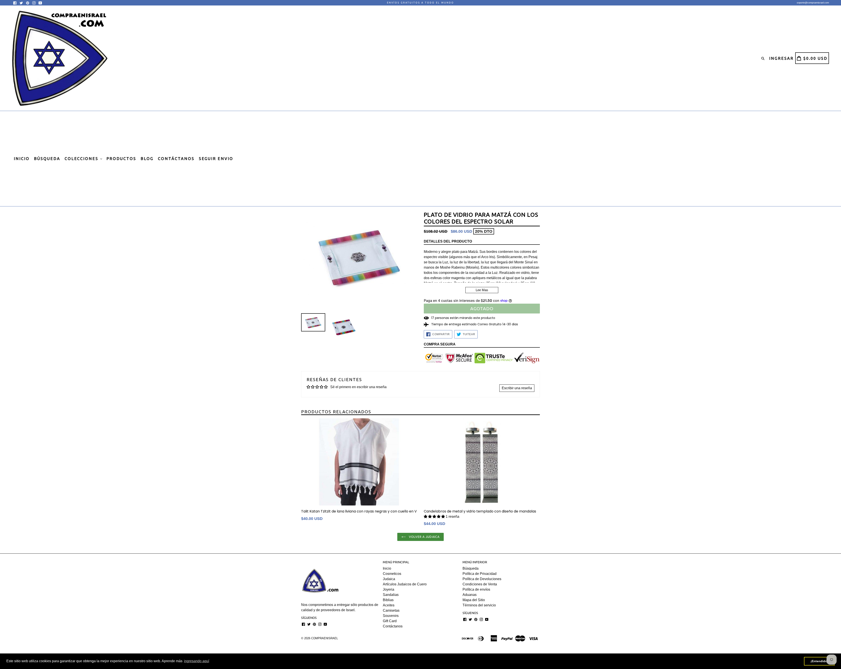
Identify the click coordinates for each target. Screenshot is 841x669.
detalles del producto (448, 241)
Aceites (388, 605)
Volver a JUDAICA (424, 537)
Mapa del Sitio (474, 600)
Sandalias (391, 595)
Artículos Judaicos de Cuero (405, 584)
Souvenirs (391, 616)
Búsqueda (471, 568)
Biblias (388, 600)
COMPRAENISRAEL (324, 638)
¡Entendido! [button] (819, 661)
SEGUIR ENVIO (216, 158)
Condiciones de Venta (480, 584)
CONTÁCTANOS (176, 158)
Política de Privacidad (479, 574)
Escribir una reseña (517, 388)
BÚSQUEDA (47, 158)
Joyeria (388, 589)
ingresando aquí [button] (196, 661)
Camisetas (391, 610)
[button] (435, 516)
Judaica (389, 579)
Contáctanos (393, 626)
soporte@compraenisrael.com (813, 2)
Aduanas (470, 595)
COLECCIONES (82, 158)
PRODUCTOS (121, 158)
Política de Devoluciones (482, 579)
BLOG (147, 158)
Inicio (387, 568)
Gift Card (390, 621)
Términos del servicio (479, 605)
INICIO (22, 158)
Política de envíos (476, 589)
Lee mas (482, 290)
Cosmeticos (392, 574)
